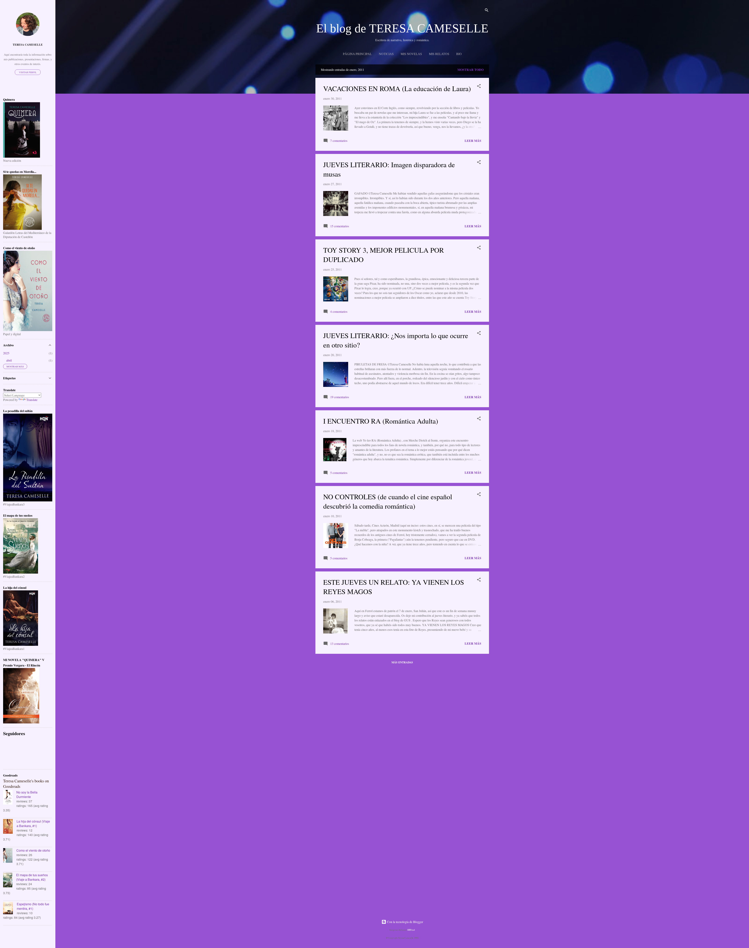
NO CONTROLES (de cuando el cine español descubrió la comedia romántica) (387, 501)
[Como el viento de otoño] (9, 856)
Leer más (473, 140)
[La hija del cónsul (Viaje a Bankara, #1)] (10, 827)
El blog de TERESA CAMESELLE (402, 28)
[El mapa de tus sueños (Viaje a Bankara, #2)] (9, 880)
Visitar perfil (27, 72)
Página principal (357, 54)
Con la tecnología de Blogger (404, 922)
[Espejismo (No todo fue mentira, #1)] (10, 908)
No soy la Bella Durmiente (26, 794)
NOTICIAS (386, 54)
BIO (459, 54)
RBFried (411, 929)
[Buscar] (486, 11)
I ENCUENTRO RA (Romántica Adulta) (380, 421)
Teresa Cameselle (28, 45)
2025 (6, 353)
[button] (479, 87)
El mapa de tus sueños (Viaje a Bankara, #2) (32, 877)
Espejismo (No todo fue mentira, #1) (33, 906)
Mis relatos (439, 54)
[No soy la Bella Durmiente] (9, 798)
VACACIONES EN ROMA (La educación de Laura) (397, 88)
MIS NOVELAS (411, 54)
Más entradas (402, 662)
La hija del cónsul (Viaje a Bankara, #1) (33, 823)
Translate (31, 400)
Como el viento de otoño (33, 850)
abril (9, 360)
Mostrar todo (470, 69)
